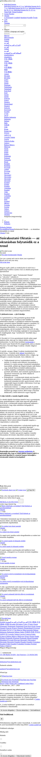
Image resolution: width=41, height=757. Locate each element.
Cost (5, 19)
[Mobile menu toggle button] (5, 220)
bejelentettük (29, 342)
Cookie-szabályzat (35, 725)
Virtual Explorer (17, 12)
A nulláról (16, 18)
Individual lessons (10, 4)
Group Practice (9, 14)
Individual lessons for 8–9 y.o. (18, 8)
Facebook (15, 680)
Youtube (7, 23)
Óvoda (35, 18)
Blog (5, 21)
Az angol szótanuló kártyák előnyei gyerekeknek (16, 600)
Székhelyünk (7, 653)
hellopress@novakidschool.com (10, 662)
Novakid (3, 229)
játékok (22, 353)
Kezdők (29, 18)
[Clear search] (25, 25)
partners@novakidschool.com (10, 669)
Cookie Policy (29, 683)
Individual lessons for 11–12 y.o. (24, 10)
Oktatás (6, 16)
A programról (8, 18)
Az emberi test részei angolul (9, 532)
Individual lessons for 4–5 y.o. (14, 6)
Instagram (15, 682)
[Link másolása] (30, 490)
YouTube (33, 680)
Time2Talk (7, 12)
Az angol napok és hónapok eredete (12, 546)
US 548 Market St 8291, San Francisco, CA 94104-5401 (19, 655)
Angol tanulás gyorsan (7, 563)
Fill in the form (5, 262)
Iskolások (23, 18)
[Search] (5, 27)
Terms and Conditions (17, 683)
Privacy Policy (5, 683)
